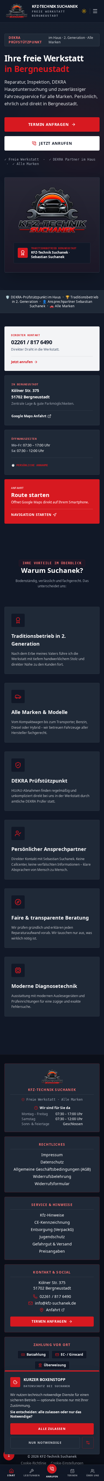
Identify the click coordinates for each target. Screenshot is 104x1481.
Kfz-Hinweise (52, 1215)
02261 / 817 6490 (55, 1296)
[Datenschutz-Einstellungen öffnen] (88, 1443)
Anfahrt (53, 1309)
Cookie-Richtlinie (33, 1463)
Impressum (52, 1154)
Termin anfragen (49, 1321)
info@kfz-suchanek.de (55, 1303)
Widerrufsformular (52, 1183)
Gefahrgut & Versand (52, 1244)
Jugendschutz (52, 1236)
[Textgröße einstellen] (8, 1454)
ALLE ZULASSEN (51, 1429)
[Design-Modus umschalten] (84, 11)
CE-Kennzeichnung (52, 1222)
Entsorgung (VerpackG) (52, 1229)
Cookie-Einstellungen (67, 1463)
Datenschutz (52, 1162)
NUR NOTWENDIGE (45, 1442)
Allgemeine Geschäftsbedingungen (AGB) (52, 1169)
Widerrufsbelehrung (52, 1176)
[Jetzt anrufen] (51, 1468)
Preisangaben (52, 1251)
